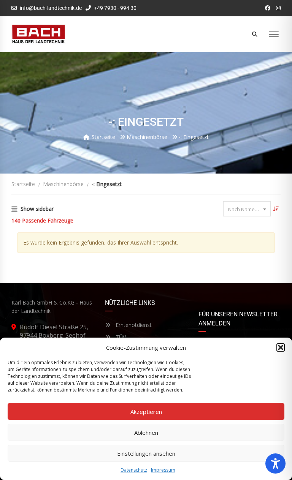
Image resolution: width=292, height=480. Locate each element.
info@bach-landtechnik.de (51, 8)
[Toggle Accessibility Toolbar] (275, 463)
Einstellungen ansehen (146, 453)
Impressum (163, 470)
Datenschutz (134, 470)
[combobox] (247, 208)
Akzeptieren (146, 411)
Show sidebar (37, 208)
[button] (280, 347)
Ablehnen (146, 432)
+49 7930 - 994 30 (114, 8)
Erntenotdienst (133, 324)
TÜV (120, 337)
